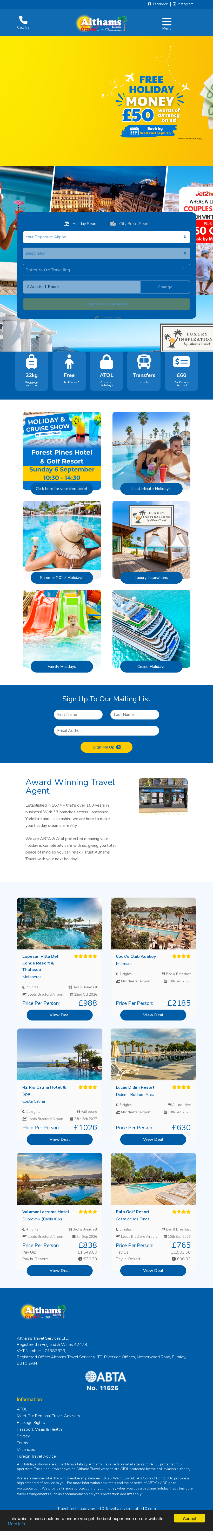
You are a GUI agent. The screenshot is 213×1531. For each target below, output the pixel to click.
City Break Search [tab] (134, 224)
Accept (189, 1518)
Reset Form (111, 318)
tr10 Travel (106, 1509)
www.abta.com (28, 1488)
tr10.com (147, 1509)
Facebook (160, 4)
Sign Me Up (103, 747)
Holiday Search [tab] (85, 224)
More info (16, 1524)
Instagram (185, 4)
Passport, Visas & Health (39, 1429)
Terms (22, 1443)
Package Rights (31, 1422)
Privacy (23, 1436)
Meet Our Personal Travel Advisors (48, 1416)
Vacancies (26, 1449)
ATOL (22, 1409)
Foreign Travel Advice (36, 1456)
